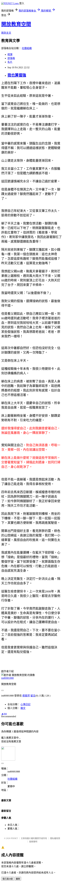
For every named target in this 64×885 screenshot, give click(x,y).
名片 (9, 62)
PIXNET (14, 838)
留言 (32, 695)
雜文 (23, 708)
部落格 (11, 58)
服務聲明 (33, 841)
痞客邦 (26, 695)
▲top (4, 713)
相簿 (9, 54)
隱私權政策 (55, 838)
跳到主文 (6, 32)
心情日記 (25, 704)
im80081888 (7, 678)
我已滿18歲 (7, 879)
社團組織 (27, 48)
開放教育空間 (16, 24)
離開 (18, 879)
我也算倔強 (16, 75)
